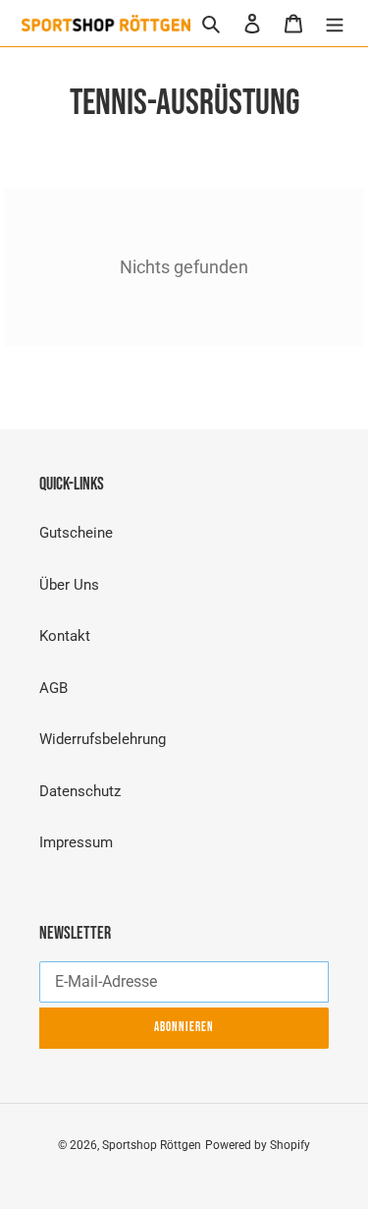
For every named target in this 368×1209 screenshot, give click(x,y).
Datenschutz (80, 791)
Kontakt (64, 636)
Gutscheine (76, 533)
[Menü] (334, 23)
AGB (53, 688)
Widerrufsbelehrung (102, 739)
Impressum (76, 842)
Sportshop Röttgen (151, 1145)
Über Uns (69, 585)
